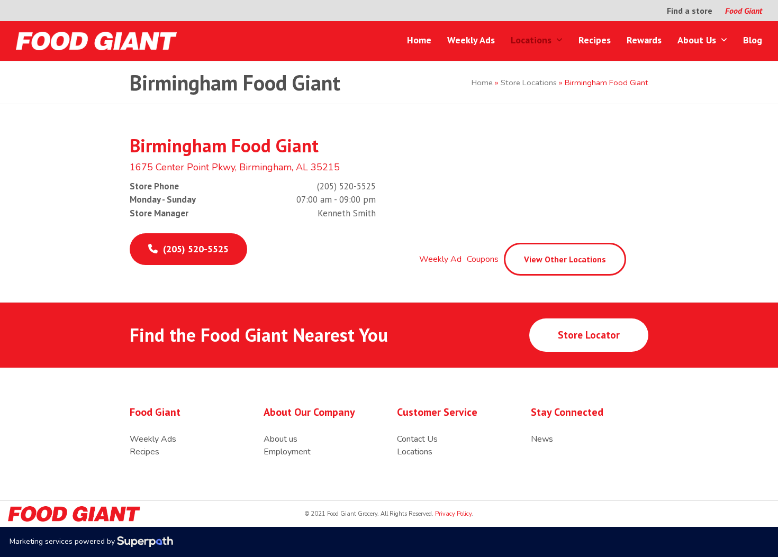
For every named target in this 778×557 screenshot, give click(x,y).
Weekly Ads (153, 439)
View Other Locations (565, 259)
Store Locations (529, 82)
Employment (287, 452)
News (542, 439)
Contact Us (417, 439)
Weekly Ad (440, 259)
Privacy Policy (452, 514)
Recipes (144, 452)
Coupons (483, 259)
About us (280, 439)
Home (482, 82)
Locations (414, 452)
